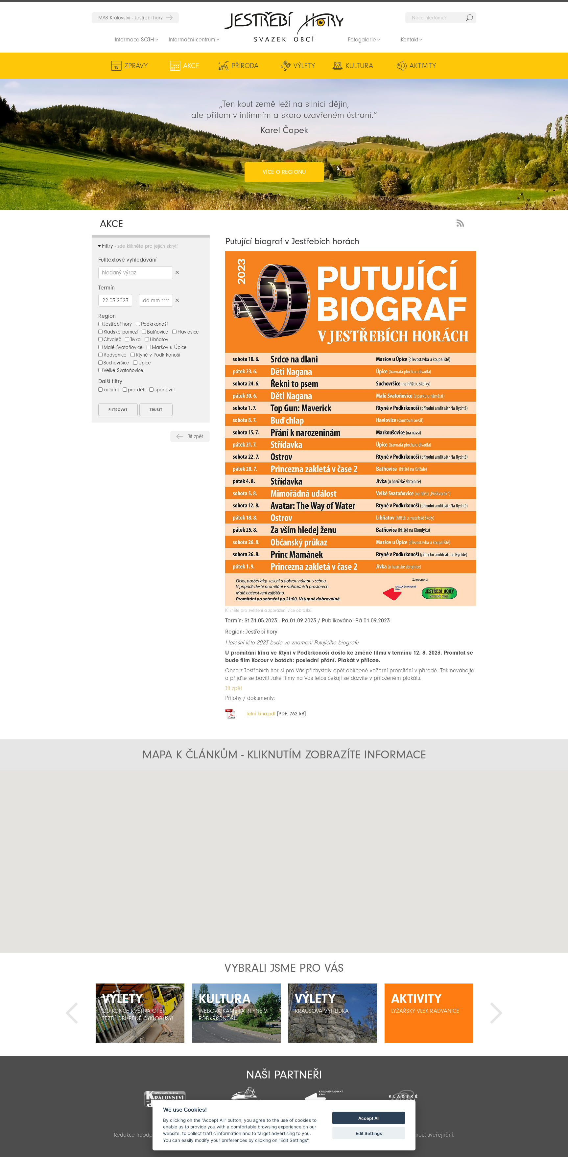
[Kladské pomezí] (403, 1095)
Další (496, 1013)
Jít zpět (195, 436)
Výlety (304, 65)
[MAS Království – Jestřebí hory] (164, 1095)
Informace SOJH (134, 39)
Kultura (359, 65)
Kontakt (409, 39)
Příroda (244, 65)
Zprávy (136, 65)
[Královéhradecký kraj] (324, 1095)
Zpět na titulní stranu (284, 27)
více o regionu (284, 172)
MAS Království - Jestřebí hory (130, 18)
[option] (140, 1013)
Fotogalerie (362, 39)
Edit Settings (369, 1133)
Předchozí (71, 1013)
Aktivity (423, 65)
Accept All (368, 1118)
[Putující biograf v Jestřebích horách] (350, 604)
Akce (191, 65)
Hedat (469, 17)
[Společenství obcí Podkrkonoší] (244, 1096)
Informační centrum (192, 39)
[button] (284, 855)
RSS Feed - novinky (461, 222)
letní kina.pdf (261, 714)
